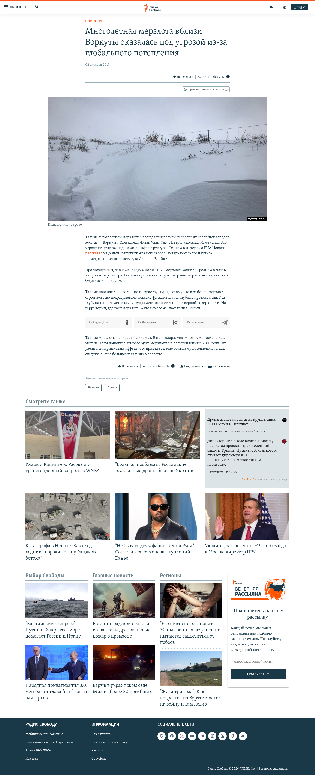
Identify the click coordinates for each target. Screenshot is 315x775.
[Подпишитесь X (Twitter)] (182, 736)
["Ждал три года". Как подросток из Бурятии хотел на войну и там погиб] (191, 668)
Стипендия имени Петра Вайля (50, 742)
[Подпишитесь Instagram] (212, 736)
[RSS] (222, 736)
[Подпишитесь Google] (162, 736)
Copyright (99, 759)
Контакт (32, 759)
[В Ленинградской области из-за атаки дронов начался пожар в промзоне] (124, 600)
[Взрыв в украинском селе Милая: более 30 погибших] (124, 662)
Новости (93, 21)
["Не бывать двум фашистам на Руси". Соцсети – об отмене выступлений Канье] (157, 516)
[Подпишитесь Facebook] (172, 736)
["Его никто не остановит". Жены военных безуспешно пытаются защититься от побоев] (191, 600)
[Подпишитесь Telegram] (202, 736)
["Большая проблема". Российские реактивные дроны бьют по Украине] (157, 435)
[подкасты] (284, 7)
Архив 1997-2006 (38, 750)
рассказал (93, 253)
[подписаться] (243, 736)
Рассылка (99, 750)
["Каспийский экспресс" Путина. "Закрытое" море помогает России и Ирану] (57, 600)
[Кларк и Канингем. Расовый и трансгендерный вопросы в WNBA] (68, 435)
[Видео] (271, 7)
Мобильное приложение (44, 734)
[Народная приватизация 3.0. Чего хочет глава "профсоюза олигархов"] (57, 662)
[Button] (183, 77)
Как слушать (101, 734)
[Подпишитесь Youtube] (192, 736)
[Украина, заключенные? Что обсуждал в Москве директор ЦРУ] (247, 516)
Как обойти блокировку (110, 742)
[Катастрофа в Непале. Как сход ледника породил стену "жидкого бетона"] (68, 516)
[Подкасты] (233, 736)
